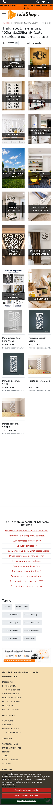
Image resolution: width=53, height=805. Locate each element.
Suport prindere (10, 760)
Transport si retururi (12, 732)
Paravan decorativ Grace (11, 382)
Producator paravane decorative (26, 586)
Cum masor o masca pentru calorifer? (26, 536)
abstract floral (22, 607)
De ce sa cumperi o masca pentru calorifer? (26, 531)
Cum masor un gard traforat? (26, 571)
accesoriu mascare (11, 631)
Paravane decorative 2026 (13, 348)
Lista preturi (8, 705)
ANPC (5, 756)
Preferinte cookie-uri (26, 801)
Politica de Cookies (11, 701)
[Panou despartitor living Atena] (13, 321)
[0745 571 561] (5, 2)
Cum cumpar (8, 721)
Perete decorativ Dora (39, 381)
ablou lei (7, 607)
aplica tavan (29, 639)
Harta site (7, 752)
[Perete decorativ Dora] (39, 364)
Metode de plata (10, 729)
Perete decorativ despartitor (27, 566)
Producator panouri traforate (26, 561)
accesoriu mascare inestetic (36, 631)
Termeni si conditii (11, 690)
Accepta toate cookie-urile (26, 790)
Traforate (6, 23)
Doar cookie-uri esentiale (26, 795)
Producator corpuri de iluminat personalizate (26, 551)
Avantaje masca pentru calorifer (26, 576)
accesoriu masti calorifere (14, 639)
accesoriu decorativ (32, 623)
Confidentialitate (10, 694)
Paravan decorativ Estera (37, 339)
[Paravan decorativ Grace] (13, 364)
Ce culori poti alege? (27, 546)
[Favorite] (43, 1)
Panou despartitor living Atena (11, 339)
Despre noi (7, 682)
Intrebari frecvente (11, 748)
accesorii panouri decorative (15, 615)
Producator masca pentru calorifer (26, 556)
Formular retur (9, 686)
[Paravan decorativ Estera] (39, 321)
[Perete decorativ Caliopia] (13, 407)
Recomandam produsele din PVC (26, 581)
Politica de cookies (21, 779)
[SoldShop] (24, 15)
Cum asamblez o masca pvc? (26, 541)
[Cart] (48, 1)
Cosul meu (7, 725)
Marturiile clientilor (11, 698)
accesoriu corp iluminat (34, 615)
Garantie (6, 763)
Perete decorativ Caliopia (10, 425)
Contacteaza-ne (10, 744)
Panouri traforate (10, 709)
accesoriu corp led (11, 623)
